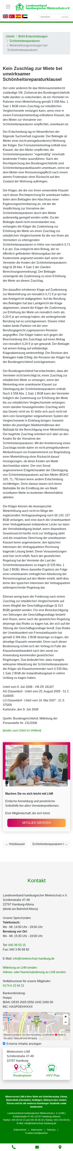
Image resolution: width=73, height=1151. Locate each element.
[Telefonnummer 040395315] (14, 1147)
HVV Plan (53, 1075)
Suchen (65, 17)
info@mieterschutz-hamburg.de (33, 958)
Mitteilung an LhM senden (20, 967)
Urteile (10, 36)
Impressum (36, 1129)
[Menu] (8, 6)
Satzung (51, 1129)
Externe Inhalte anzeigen (24, 1044)
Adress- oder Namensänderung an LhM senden (34, 972)
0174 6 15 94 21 (13, 985)
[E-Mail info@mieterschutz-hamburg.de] (37, 1147)
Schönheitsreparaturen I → (50, 844)
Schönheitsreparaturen (25, 40)
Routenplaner (22, 1075)
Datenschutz (20, 1129)
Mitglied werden (36, 822)
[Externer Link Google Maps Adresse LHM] (60, 1147)
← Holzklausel (15, 844)
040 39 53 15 (17, 945)
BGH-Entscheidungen (33, 36)
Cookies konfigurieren (36, 1133)
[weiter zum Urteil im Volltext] (22, 730)
